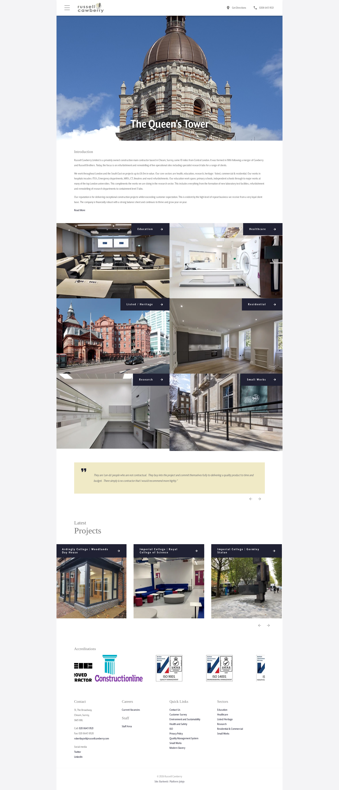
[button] (259, 499)
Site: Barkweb (161, 781)
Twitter (77, 752)
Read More (79, 210)
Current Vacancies (131, 709)
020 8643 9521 (86, 728)
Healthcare (222, 714)
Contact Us (175, 709)
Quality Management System (184, 738)
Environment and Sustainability (185, 719)
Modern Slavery (177, 747)
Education (222, 709)
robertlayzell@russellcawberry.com (91, 738)
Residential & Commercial (230, 728)
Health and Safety (178, 724)
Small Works (176, 743)
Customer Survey (178, 714)
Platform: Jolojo (177, 781)
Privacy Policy (176, 733)
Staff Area (127, 726)
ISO (171, 728)
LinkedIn (78, 756)
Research (222, 724)
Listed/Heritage (225, 719)
